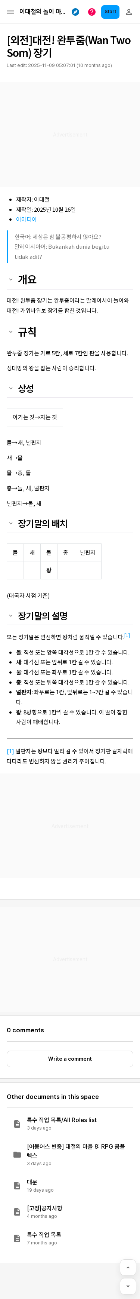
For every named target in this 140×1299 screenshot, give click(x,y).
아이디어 (26, 219)
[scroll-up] (128, 1267)
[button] (70, 1123)
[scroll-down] (128, 1286)
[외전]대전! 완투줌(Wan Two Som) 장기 (69, 46)
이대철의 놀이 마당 (42, 11)
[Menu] (10, 12)
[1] (127, 634)
